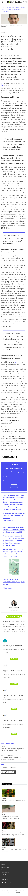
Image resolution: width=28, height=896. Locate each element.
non (6, 481)
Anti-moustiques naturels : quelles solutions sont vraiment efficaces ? (11, 817)
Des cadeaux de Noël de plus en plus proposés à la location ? (11, 758)
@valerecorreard (14, 610)
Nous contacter (5, 867)
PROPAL (18, 893)
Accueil (3, 6)
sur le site (18, 362)
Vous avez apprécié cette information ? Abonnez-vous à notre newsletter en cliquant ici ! (14, 529)
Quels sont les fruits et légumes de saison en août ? (13, 801)
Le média (3, 874)
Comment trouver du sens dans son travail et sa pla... (13, 646)
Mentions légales (5, 872)
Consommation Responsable (9, 767)
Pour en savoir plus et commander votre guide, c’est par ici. (13, 581)
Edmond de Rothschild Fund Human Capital (13, 696)
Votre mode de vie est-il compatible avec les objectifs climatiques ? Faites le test (13, 833)
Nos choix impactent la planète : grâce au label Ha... (13, 671)
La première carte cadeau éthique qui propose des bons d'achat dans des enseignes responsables (14, 9)
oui (6, 477)
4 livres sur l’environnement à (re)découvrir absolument (14, 850)
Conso (7, 6)
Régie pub (3, 870)
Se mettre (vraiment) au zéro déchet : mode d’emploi (12, 543)
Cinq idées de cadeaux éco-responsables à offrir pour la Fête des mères (13, 749)
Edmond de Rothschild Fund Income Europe (13, 721)
